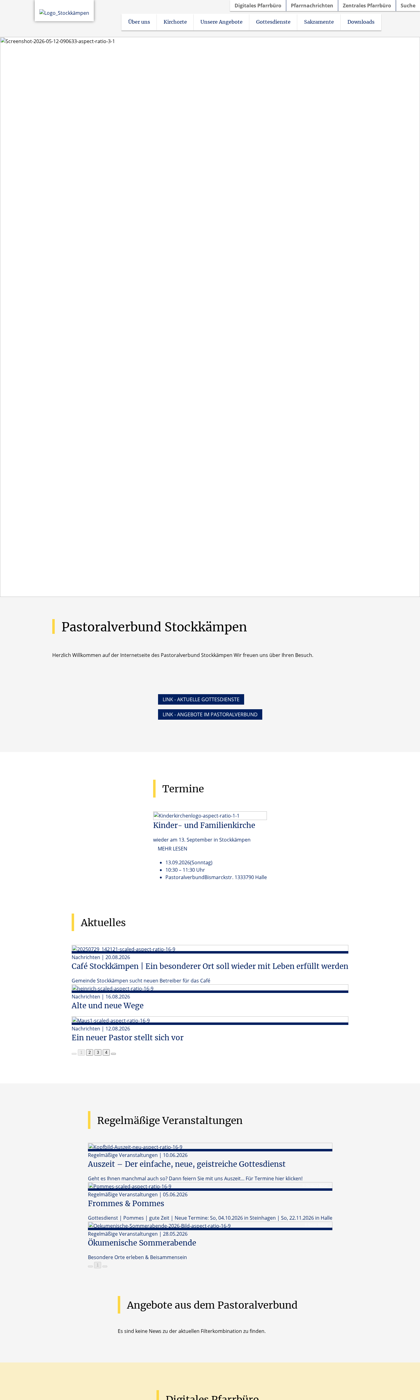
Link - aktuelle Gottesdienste (201, 699)
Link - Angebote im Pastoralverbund (210, 714)
